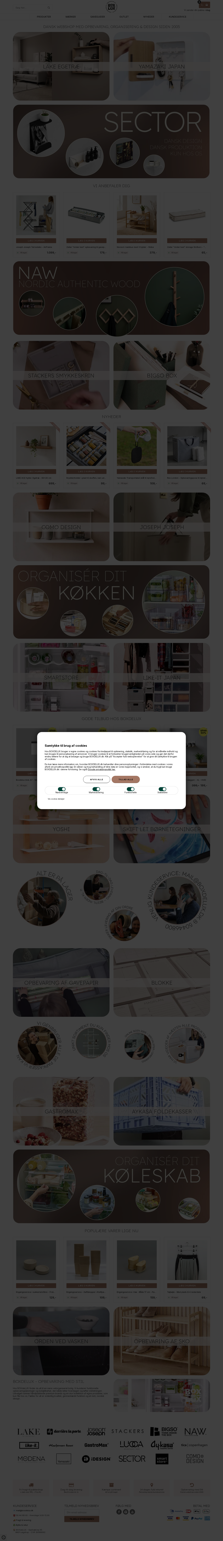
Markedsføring (96, 792)
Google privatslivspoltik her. (101, 769)
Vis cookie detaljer (56, 799)
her (71, 767)
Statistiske (162, 792)
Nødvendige (62, 792)
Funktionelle (131, 792)
